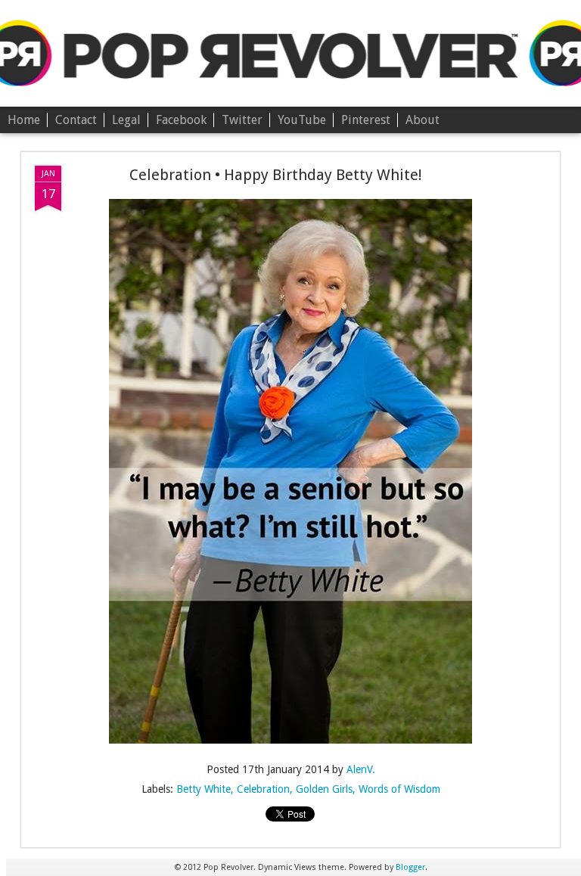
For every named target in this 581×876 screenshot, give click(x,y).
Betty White (203, 789)
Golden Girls (324, 789)
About (422, 120)
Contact (76, 120)
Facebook (181, 120)
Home (24, 120)
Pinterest (365, 120)
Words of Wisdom (399, 789)
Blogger (410, 867)
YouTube (302, 120)
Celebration (263, 789)
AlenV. (360, 769)
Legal (126, 120)
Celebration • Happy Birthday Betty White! (275, 175)
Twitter (242, 120)
